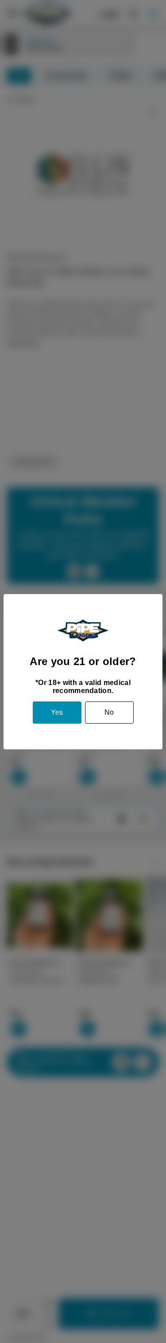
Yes (57, 712)
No (109, 712)
